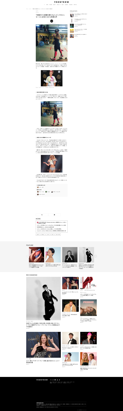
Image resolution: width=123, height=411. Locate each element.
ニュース (30, 8)
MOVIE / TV (58, 4)
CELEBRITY (66, 4)
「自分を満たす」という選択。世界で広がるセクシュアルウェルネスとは (53, 265)
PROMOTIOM (31, 263)
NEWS (47, 4)
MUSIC (63, 4)
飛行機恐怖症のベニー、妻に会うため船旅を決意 (45, 227)
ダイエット (43, 234)
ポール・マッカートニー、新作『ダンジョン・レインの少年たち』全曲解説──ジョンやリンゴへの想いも (69, 266)
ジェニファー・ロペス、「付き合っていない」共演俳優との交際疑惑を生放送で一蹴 (51, 230)
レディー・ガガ (59, 150)
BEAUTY (54, 4)
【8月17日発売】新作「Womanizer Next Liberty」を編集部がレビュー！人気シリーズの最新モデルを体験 (51, 223)
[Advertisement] (52, 205)
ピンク (38, 96)
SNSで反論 (57, 152)
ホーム (27, 8)
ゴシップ (38, 234)
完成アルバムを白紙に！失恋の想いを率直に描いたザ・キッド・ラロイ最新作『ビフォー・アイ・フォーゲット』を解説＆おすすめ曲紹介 (86, 266)
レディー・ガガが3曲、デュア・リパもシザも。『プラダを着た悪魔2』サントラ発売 (51, 225)
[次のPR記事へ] (95, 256)
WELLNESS (70, 4)
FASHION (50, 4)
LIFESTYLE (75, 4)
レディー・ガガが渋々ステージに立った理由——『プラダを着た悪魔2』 (49, 229)
